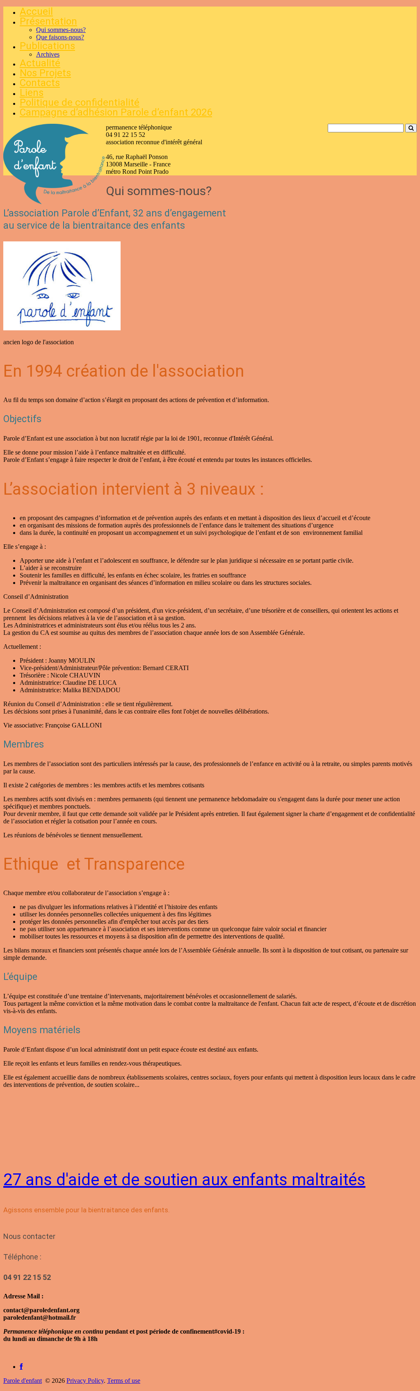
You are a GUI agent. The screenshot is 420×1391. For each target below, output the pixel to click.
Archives (47, 54)
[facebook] (21, 1366)
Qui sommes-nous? (61, 29)
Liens (31, 92)
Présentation (48, 21)
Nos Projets (45, 73)
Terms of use (123, 1380)
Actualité (40, 63)
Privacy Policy (85, 1380)
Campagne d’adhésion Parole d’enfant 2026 (116, 112)
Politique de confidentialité (79, 102)
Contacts (40, 83)
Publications (47, 46)
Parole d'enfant (22, 1380)
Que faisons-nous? (60, 37)
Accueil (36, 11)
